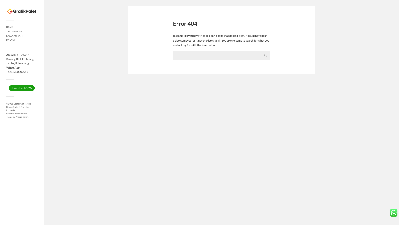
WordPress (22, 113)
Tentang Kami (14, 31)
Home (9, 27)
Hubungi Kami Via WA (22, 88)
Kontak (11, 40)
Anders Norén (22, 117)
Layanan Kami (14, 36)
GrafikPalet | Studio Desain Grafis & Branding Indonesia (18, 107)
